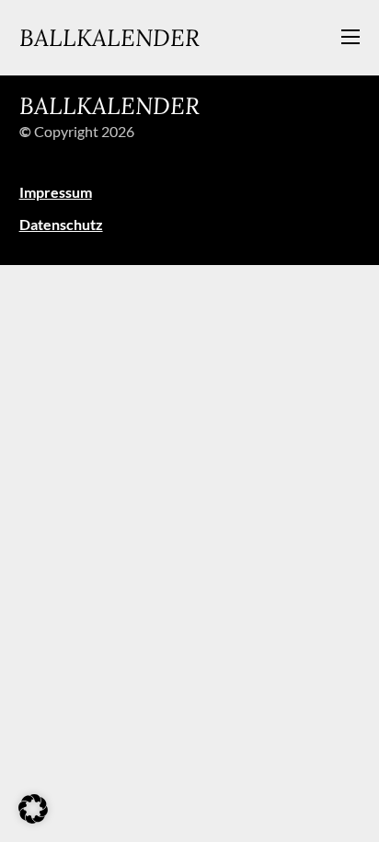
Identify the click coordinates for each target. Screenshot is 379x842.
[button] (33, 809)
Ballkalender (109, 37)
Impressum (55, 192)
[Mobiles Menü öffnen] (350, 36)
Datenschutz (61, 224)
